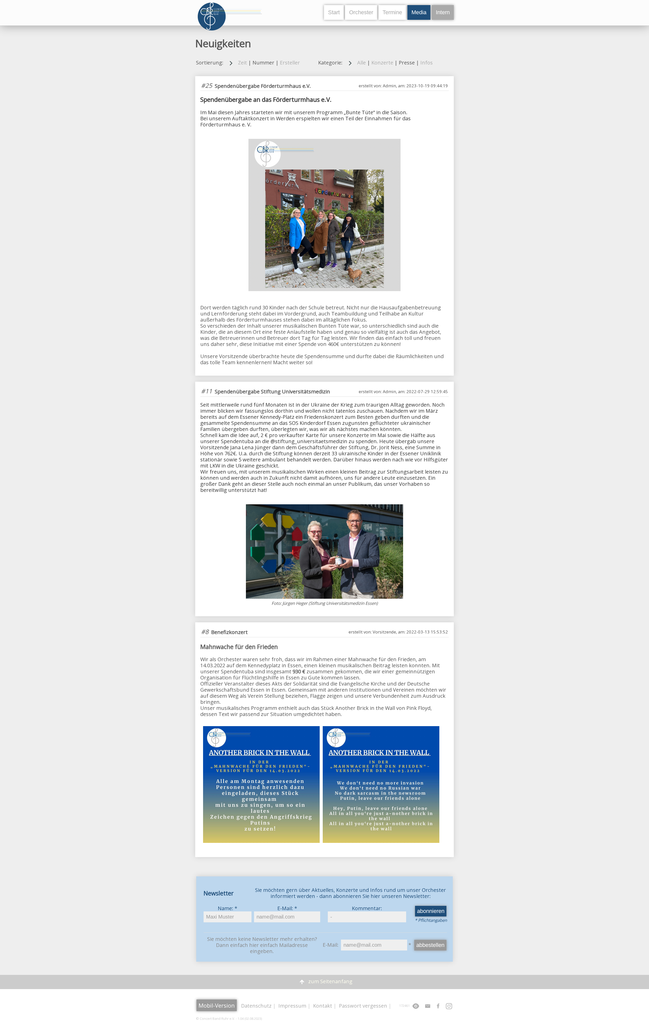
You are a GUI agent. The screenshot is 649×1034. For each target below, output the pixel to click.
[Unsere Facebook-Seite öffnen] (438, 1008)
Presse (407, 62)
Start (334, 12)
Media (418, 12)
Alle (361, 62)
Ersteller (290, 62)
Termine (392, 12)
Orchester (361, 12)
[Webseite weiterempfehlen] (428, 1008)
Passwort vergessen (363, 1005)
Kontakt (322, 1005)
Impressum (292, 1005)
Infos (426, 62)
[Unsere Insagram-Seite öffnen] (449, 1008)
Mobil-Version (217, 1005)
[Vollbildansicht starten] (416, 1008)
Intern (443, 12)
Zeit (242, 62)
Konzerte (382, 62)
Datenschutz (256, 1005)
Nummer (263, 62)
